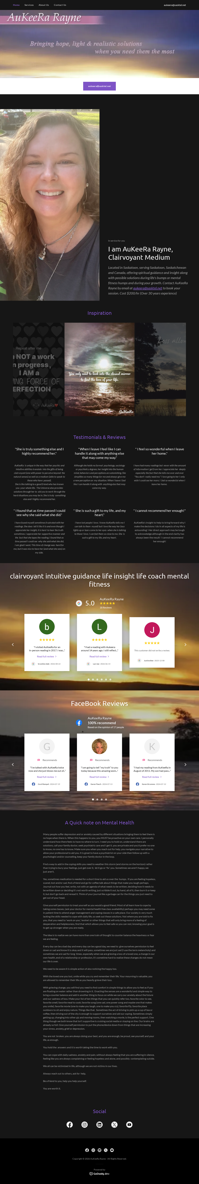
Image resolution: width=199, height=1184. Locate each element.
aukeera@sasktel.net (99, 86)
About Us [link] (44, 5)
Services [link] (29, 5)
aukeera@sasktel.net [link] (175, 4)
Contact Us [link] (60, 5)
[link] (47, 656)
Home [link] (16, 5)
